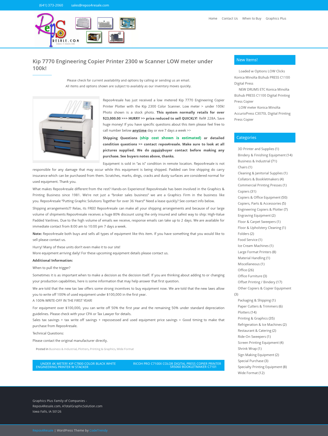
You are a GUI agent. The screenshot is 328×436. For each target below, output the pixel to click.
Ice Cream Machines (253, 245)
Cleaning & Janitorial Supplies (260, 173)
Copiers (243, 191)
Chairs (242, 167)
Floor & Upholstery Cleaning (259, 227)
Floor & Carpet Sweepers (257, 221)
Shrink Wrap (247, 348)
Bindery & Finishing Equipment (262, 155)
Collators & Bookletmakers (258, 179)
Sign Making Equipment (256, 354)
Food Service (247, 239)
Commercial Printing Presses (260, 185)
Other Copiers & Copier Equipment (264, 288)
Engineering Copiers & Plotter (260, 209)
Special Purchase (251, 361)
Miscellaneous (249, 264)
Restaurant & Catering (254, 330)
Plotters (83, 349)
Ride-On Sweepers (252, 336)
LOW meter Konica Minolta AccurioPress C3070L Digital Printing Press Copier (262, 113)
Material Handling (251, 258)
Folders (243, 233)
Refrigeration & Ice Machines (260, 324)
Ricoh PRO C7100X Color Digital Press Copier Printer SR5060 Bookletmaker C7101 (177, 365)
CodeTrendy (98, 430)
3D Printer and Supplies (256, 149)
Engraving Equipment (254, 215)
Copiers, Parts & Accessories (259, 203)
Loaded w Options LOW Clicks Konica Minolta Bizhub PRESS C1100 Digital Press (262, 77)
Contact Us (230, 18)
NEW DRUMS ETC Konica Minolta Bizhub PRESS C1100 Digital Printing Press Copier (262, 95)
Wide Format (125, 349)
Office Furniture (250, 276)
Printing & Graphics (102, 349)
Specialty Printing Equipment (260, 367)
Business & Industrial (63, 349)
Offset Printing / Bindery (256, 282)
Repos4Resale (43, 430)
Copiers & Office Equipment (259, 197)
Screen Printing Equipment (258, 342)
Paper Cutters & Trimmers (258, 306)
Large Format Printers (254, 252)
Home (213, 18)
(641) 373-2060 (51, 5)
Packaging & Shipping (254, 300)
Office (242, 270)
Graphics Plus (276, 18)
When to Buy (251, 18)
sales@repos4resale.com (90, 5)
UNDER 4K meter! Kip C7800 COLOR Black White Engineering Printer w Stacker (76, 365)
